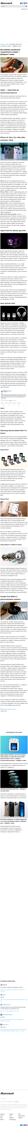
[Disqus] (14, 857)
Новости (2, 1114)
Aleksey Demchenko (7, 1014)
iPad (19, 1114)
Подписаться (24, 9)
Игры (1, 1115)
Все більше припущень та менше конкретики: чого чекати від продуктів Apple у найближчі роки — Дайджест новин (13, 821)
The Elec (19, 264)
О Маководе (12, 1119)
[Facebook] (21, 3)
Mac (1, 1117)
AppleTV (11, 1117)
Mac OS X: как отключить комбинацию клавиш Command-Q (12, 999)
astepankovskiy (6, 1004)
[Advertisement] (14, 25)
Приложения (21, 1115)
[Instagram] (26, 3)
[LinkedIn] (25, 3)
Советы (11, 1114)
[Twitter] (23, 3)
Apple (4, 709)
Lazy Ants (16, 1101)
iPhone (2, 1119)
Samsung (14, 709)
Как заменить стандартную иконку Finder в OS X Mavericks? (12, 989)
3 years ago (7, 1020)
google (8, 709)
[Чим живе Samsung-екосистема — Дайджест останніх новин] (14, 779)
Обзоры (20, 1117)
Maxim (4, 994)
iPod (10, 1115)
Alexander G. (5, 1024)
